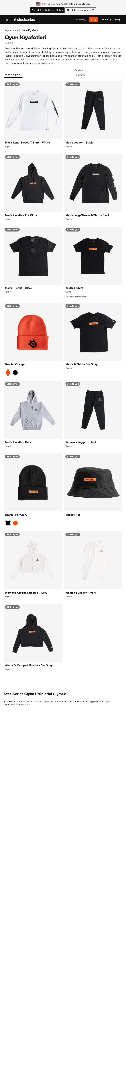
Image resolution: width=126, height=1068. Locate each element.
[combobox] (98, 75)
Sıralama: (79, 70)
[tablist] (81, 19)
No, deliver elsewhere (79, 10)
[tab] (81, 19)
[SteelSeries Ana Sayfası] (24, 19)
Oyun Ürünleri (12, 30)
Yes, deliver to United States (47, 10)
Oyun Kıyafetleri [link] (30, 30)
